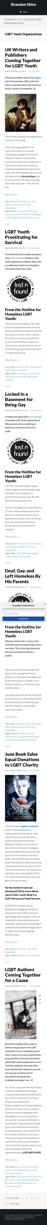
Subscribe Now (23, 619)
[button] (23, 605)
